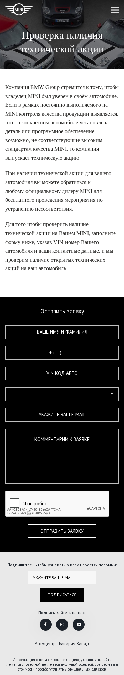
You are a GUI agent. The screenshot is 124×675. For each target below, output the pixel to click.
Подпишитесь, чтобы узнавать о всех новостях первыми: (62, 564)
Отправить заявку (62, 531)
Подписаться (62, 594)
